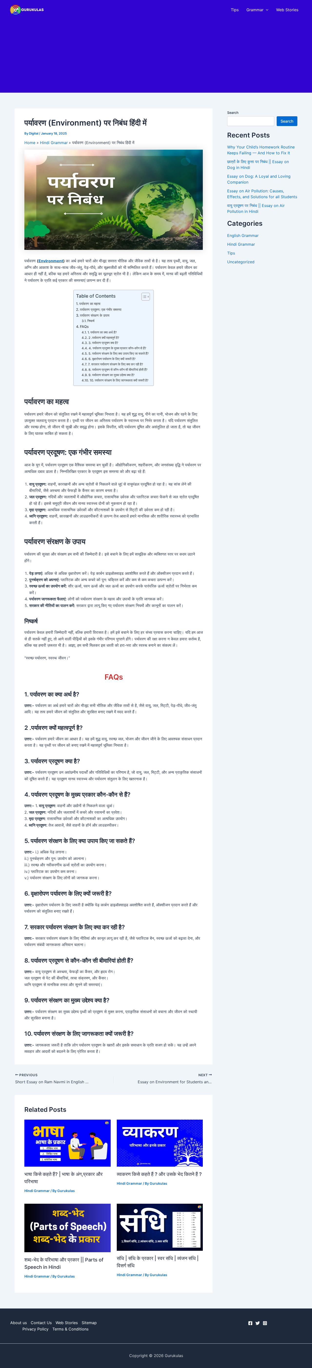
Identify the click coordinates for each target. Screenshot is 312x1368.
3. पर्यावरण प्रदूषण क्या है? (103, 343)
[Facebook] (250, 1323)
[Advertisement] (156, 56)
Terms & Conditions (70, 1329)
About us (18, 1322)
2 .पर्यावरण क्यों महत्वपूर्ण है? (103, 338)
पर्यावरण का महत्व (89, 304)
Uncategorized (240, 261)
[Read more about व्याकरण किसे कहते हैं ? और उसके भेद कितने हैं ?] (160, 1142)
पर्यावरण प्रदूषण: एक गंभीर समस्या (100, 309)
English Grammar (243, 235)
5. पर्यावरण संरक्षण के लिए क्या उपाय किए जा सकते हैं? (118, 353)
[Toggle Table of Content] (143, 297)
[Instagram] (265, 1323)
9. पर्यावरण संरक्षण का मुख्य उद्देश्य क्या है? (111, 375)
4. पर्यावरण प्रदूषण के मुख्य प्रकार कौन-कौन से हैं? (117, 348)
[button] (265, 10)
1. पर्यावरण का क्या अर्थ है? (102, 332)
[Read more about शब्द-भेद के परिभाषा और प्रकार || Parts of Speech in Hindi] (67, 1227)
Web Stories (287, 9)
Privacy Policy (35, 1329)
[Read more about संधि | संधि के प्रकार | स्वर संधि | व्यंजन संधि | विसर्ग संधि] (160, 1226)
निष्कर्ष (90, 321)
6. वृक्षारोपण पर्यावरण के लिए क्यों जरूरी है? (112, 359)
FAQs (84, 326)
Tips (235, 9)
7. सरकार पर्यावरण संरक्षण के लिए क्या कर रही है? (115, 364)
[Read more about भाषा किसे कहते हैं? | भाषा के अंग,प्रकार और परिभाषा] (67, 1142)
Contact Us (41, 1322)
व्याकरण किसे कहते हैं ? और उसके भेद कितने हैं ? (159, 1174)
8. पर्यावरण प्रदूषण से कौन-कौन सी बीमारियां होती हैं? (117, 369)
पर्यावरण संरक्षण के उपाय (94, 315)
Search (232, 112)
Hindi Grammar (37, 1191)
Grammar (254, 9)
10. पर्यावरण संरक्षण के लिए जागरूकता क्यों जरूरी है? (119, 380)
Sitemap (89, 1322)
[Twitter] (257, 1323)
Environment (51, 260)
